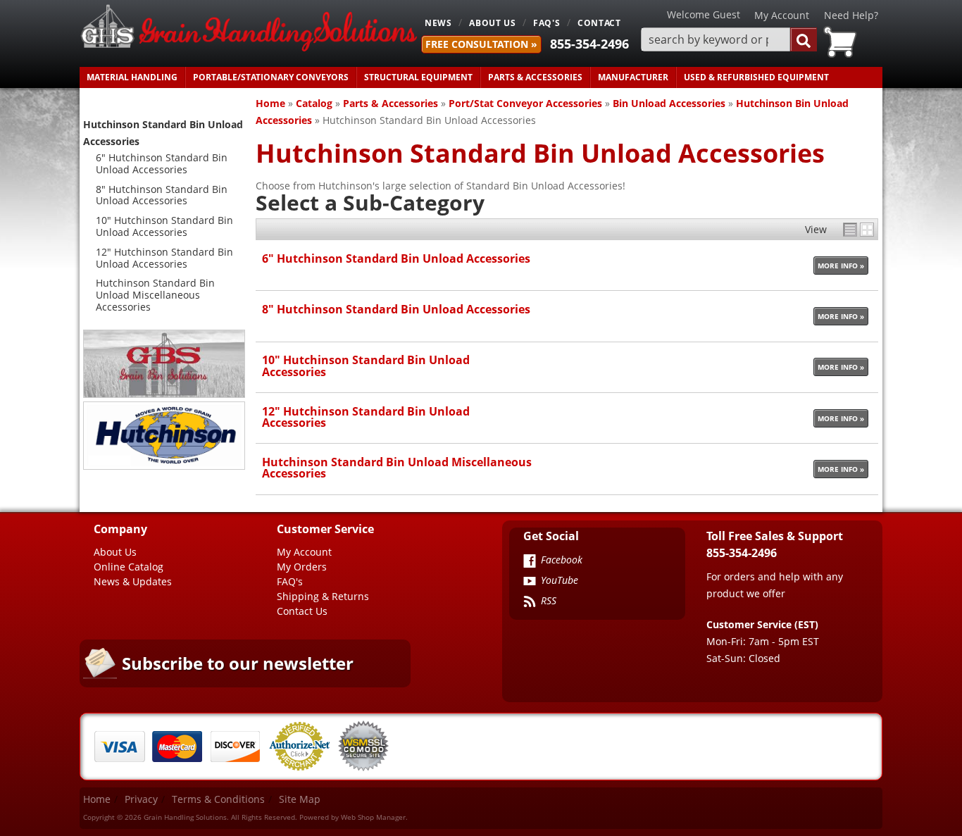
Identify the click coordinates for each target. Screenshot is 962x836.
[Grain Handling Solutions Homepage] (249, 29)
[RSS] (529, 602)
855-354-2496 (589, 43)
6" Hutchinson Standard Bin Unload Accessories (396, 258)
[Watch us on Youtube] (529, 582)
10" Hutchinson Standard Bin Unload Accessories (366, 365)
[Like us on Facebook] (529, 562)
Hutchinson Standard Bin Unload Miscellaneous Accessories (397, 467)
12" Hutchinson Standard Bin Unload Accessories (366, 416)
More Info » (841, 265)
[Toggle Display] (858, 230)
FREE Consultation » (481, 44)
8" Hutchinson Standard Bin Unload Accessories (396, 309)
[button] (729, 39)
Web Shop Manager (373, 817)
